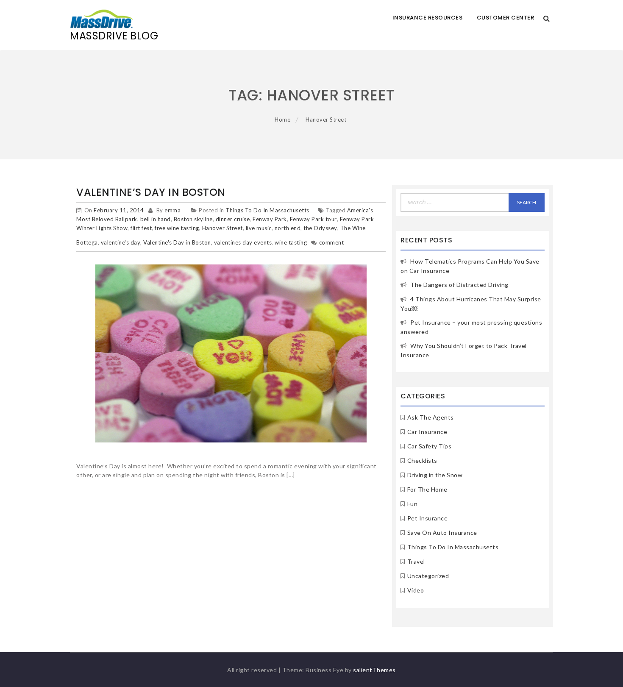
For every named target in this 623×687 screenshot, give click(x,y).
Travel (416, 561)
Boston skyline (193, 219)
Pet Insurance (427, 518)
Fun (412, 503)
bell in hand (155, 219)
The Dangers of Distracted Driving (459, 284)
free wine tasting (177, 228)
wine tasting (291, 242)
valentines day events (243, 242)
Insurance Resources (427, 18)
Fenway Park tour (313, 219)
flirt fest (141, 228)
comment (331, 242)
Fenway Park (270, 219)
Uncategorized (428, 575)
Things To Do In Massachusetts (267, 210)
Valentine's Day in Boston (177, 242)
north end (288, 228)
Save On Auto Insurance (442, 532)
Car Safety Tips (429, 446)
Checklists (422, 460)
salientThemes (374, 669)
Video (415, 590)
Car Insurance (427, 431)
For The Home (427, 489)
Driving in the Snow (435, 474)
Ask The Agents (430, 417)
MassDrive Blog (114, 36)
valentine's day (121, 242)
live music (259, 228)
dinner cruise (233, 219)
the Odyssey (320, 228)
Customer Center (505, 18)
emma (172, 210)
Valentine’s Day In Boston (150, 192)
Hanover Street (222, 228)
